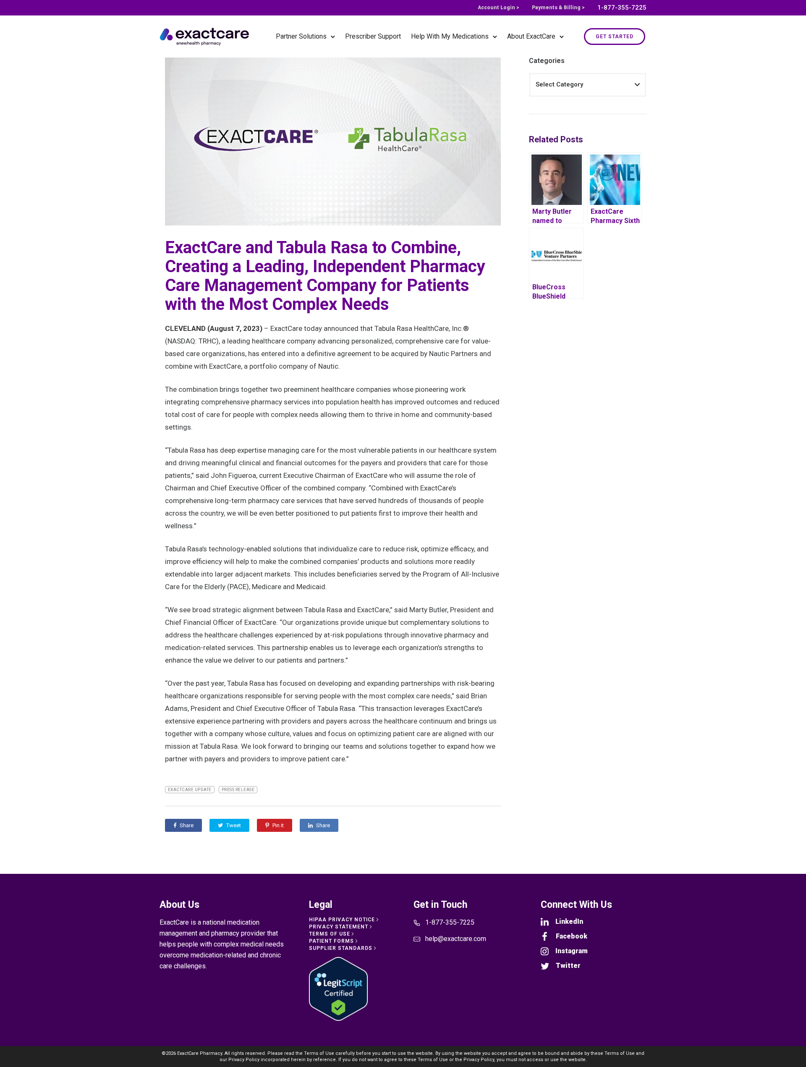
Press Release (238, 789)
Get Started (614, 36)
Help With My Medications (450, 36)
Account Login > (498, 7)
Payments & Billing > (558, 7)
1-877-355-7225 (621, 7)
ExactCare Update (190, 789)
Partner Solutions (301, 36)
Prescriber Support (373, 36)
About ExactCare (531, 36)
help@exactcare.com (455, 939)
